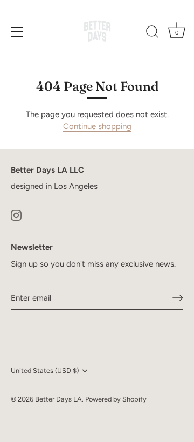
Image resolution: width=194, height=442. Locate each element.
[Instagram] (16, 215)
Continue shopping (97, 126)
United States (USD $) (45, 370)
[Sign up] (177, 298)
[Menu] (17, 32)
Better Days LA (58, 399)
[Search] (152, 33)
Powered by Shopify (116, 399)
